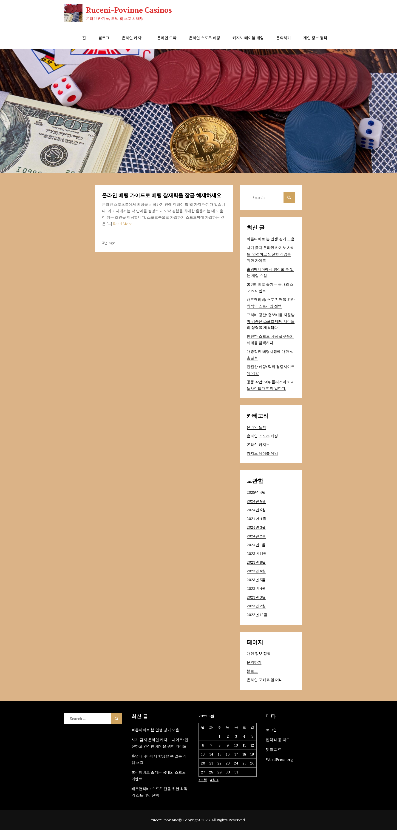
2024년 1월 (256, 544)
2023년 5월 (256, 579)
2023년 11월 (257, 553)
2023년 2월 (256, 606)
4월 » (214, 780)
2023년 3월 (256, 597)
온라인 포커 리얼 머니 (265, 679)
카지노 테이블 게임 (248, 37)
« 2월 (202, 780)
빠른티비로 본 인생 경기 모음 (271, 239)
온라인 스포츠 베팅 (204, 37)
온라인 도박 (166, 37)
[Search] (289, 197)
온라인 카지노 (133, 37)
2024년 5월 (256, 510)
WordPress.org (279, 759)
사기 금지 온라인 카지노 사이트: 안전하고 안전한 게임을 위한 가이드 (271, 254)
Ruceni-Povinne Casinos (129, 10)
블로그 (103, 37)
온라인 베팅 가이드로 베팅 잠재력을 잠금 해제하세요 (161, 195)
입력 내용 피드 (278, 739)
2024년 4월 (256, 518)
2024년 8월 (256, 501)
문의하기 (283, 37)
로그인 (271, 729)
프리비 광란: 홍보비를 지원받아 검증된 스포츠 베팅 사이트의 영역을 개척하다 (271, 321)
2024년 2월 (256, 536)
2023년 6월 (256, 571)
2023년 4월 (256, 588)
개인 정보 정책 (315, 37)
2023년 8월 (256, 562)
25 (244, 763)
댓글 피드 (273, 749)
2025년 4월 (256, 492)
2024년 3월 (256, 527)
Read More (122, 223)
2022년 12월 (257, 614)
